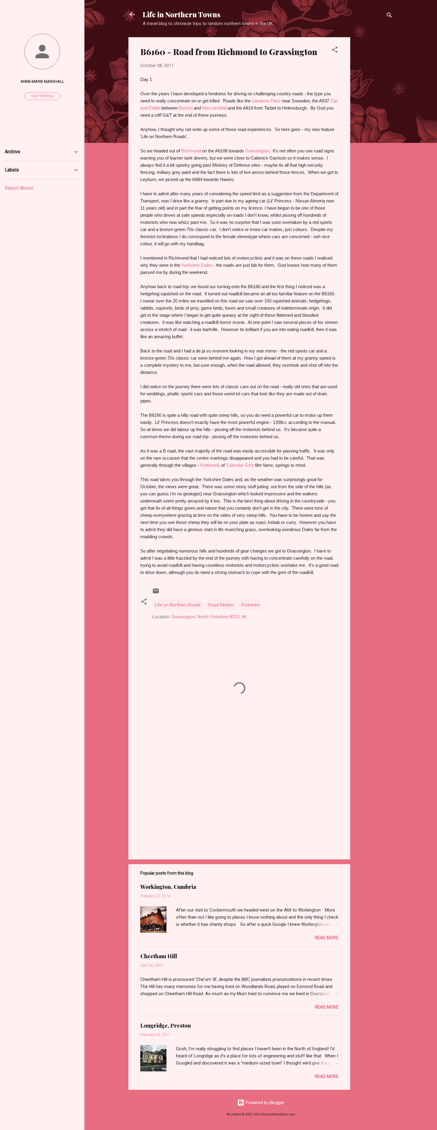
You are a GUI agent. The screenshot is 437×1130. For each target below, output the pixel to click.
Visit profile (42, 96)
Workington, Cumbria (168, 886)
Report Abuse (19, 188)
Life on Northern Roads (178, 605)
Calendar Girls (240, 465)
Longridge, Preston (165, 1025)
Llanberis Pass (266, 100)
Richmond (191, 150)
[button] (334, 50)
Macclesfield (215, 107)
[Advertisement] (374, 126)
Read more (326, 937)
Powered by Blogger (264, 1102)
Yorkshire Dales (196, 265)
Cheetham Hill (158, 956)
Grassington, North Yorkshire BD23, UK (209, 616)
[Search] (389, 16)
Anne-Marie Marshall (42, 81)
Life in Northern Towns (181, 14)
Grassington (257, 150)
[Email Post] (155, 593)
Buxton (186, 107)
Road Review (220, 605)
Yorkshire (250, 605)
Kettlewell (209, 465)
